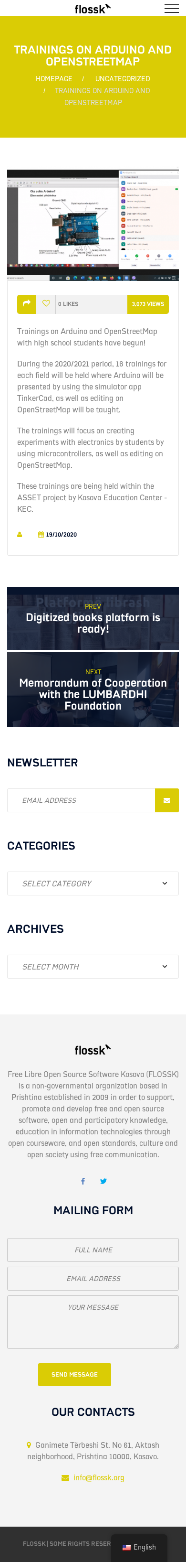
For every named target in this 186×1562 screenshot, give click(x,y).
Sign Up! (167, 800)
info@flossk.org (98, 1478)
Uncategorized (122, 79)
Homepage (54, 79)
